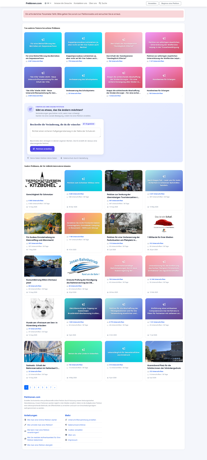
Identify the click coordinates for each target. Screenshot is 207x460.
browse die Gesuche (63, 3)
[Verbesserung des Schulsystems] (83, 81)
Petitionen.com (34, 3)
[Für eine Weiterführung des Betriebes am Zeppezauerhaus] (43, 48)
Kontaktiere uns (80, 3)
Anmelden (152, 3)
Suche (104, 3)
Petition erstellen (44, 149)
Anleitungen (30, 415)
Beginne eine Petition (170, 3)
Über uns (93, 3)
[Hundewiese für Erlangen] (164, 81)
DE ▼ (49, 3)
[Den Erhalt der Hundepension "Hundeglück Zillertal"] (123, 48)
